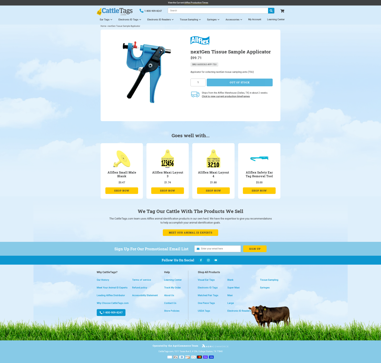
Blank (230, 279)
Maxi (230, 295)
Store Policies (171, 310)
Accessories (232, 19)
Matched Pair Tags (208, 295)
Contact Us (170, 303)
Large (230, 303)
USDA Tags (204, 310)
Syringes (212, 19)
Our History (103, 279)
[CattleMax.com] (213, 345)
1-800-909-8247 (153, 11)
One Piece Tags (206, 303)
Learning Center (276, 19)
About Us (169, 295)
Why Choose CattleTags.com (113, 303)
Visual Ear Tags (206, 279)
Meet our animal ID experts (190, 232)
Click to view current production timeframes (226, 96)
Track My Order (172, 287)
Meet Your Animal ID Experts (112, 287)
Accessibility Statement (145, 295)
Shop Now (121, 191)
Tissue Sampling (189, 19)
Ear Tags (105, 19)
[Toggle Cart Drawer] (282, 11)
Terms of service (141, 279)
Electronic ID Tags (128, 19)
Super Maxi (233, 287)
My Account (254, 19)
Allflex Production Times (196, 2)
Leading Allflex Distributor (111, 295)
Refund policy (139, 287)
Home (103, 26)
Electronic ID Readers (159, 19)
